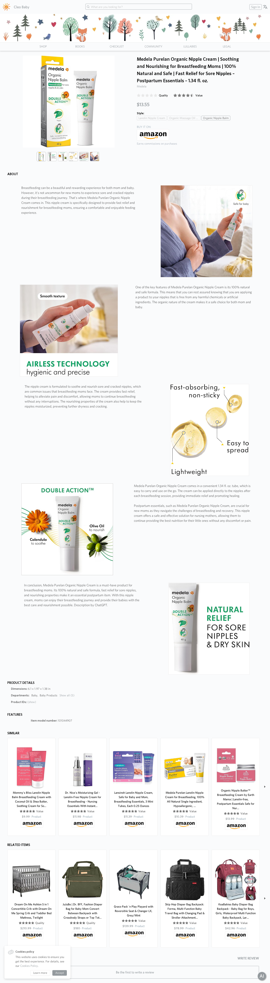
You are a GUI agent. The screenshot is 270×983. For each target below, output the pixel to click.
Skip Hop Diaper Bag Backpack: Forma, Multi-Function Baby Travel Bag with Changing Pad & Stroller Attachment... (185, 911)
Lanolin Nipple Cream (151, 118)
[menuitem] (255, 7)
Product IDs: (23, 702)
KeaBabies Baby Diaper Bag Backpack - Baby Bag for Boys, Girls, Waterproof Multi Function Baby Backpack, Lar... (236, 911)
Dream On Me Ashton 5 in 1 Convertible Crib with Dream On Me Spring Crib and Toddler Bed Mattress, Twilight (31, 911)
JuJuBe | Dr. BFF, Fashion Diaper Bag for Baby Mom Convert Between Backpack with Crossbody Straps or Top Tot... (82, 911)
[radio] (139, 95)
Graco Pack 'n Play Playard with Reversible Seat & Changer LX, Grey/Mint (133, 911)
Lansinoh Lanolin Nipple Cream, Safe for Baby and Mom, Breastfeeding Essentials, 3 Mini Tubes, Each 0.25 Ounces (133, 799)
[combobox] (138, 7)
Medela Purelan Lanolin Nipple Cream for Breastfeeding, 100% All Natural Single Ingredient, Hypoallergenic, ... (184, 799)
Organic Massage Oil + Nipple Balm (185, 118)
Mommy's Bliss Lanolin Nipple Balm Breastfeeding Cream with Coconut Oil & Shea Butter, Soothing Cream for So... (31, 799)
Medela (141, 86)
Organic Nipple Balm (216, 118)
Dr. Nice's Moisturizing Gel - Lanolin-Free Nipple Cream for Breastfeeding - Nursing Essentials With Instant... (82, 799)
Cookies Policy (29, 966)
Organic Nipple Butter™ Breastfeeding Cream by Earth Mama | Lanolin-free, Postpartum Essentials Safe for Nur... (235, 799)
